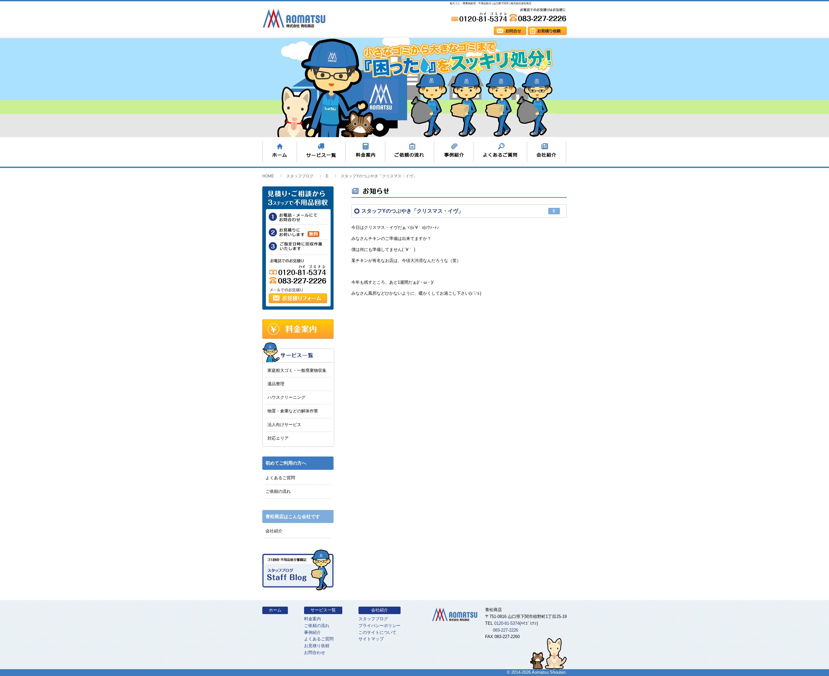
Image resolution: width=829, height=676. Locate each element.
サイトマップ (371, 638)
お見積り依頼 (316, 645)
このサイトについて (377, 632)
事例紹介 (312, 632)
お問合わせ (314, 652)
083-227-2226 (505, 630)
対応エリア (278, 438)
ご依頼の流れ (278, 491)
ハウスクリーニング (286, 397)
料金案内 (312, 618)
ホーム (275, 610)
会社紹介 (274, 530)
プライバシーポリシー (379, 625)
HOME (268, 176)
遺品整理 (275, 383)
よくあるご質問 (280, 477)
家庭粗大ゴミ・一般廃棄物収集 (296, 370)
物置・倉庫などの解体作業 (292, 411)
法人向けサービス (284, 424)
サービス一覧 (323, 610)
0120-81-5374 (506, 623)
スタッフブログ (299, 176)
